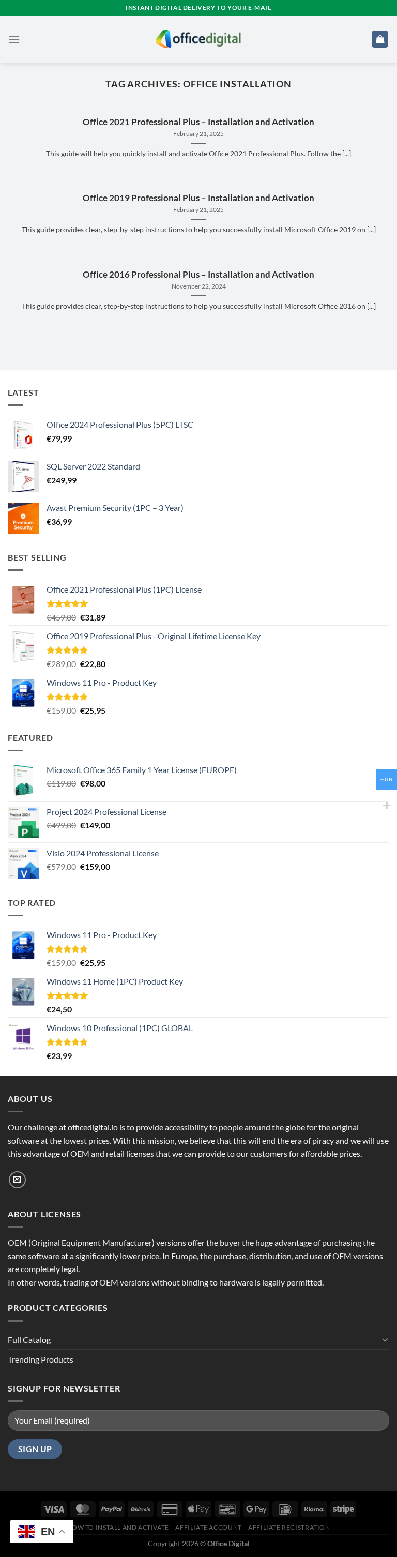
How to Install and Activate (118, 1527)
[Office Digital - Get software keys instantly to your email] (198, 39)
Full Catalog (29, 1339)
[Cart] (380, 39)
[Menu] (14, 39)
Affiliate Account (208, 1527)
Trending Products (40, 1359)
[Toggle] (385, 1339)
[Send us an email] (17, 1179)
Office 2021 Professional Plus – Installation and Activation (198, 122)
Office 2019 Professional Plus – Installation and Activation (198, 198)
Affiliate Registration (289, 1527)
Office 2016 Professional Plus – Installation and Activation (198, 274)
